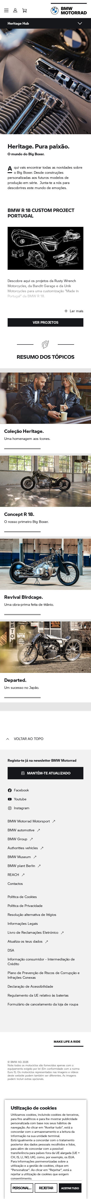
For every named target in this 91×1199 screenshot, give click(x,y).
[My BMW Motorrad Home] (69, 10)
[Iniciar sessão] (15, 9)
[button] (6, 10)
